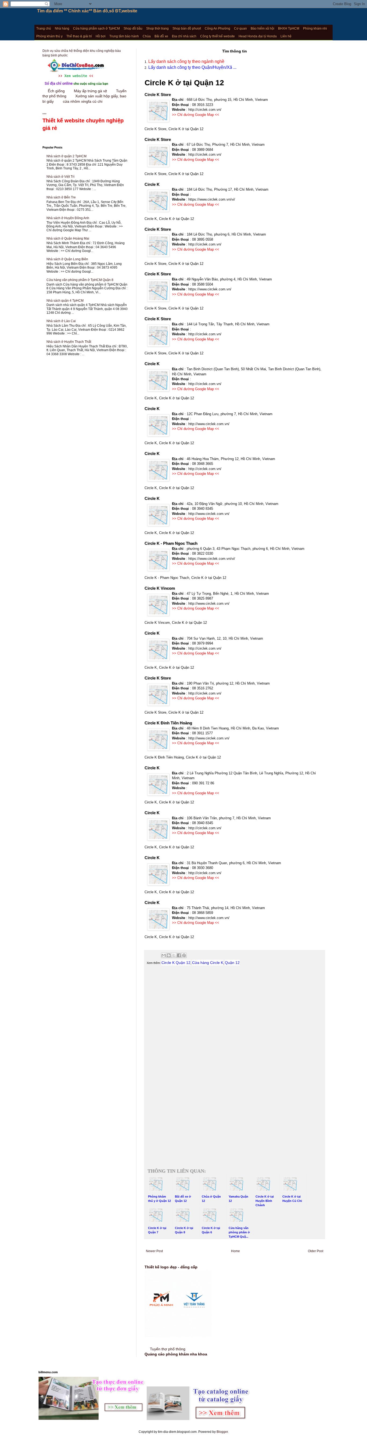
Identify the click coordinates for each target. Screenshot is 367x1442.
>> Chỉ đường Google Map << (195, 115)
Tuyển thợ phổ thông (167, 1349)
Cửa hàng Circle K (207, 962)
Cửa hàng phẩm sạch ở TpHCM (96, 28)
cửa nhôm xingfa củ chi (82, 101)
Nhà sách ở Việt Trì (60, 177)
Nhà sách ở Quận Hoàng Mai (67, 238)
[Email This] (163, 955)
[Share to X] (174, 955)
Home (235, 1251)
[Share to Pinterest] (184, 955)
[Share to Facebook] (179, 955)
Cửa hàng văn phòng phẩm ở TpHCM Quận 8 (79, 280)
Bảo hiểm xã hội (262, 28)
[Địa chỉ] (76, 86)
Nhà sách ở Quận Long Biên (67, 259)
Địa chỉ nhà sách (184, 36)
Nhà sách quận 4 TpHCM (65, 300)
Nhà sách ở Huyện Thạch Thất (68, 342)
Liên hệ (286, 36)
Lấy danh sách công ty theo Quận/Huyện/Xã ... (191, 67)
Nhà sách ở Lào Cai (61, 321)
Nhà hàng (62, 28)
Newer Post (154, 1251)
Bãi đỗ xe (161, 36)
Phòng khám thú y (49, 36)
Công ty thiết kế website (217, 36)
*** (83, 122)
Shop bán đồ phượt (186, 28)
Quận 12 (232, 962)
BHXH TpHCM (288, 28)
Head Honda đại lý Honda (258, 36)
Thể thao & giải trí (79, 36)
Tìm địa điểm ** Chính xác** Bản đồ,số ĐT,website (87, 11)
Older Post (315, 1251)
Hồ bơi (101, 36)
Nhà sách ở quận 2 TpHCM (66, 156)
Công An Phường (217, 28)
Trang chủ (43, 28)
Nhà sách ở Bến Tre (61, 197)
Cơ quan (240, 28)
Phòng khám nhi (315, 28)
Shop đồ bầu (133, 28)
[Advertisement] (234, 1027)
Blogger (222, 1432)
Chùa (147, 36)
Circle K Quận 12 (175, 962)
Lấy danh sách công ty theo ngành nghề (185, 61)
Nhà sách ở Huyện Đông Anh (67, 218)
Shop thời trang (157, 28)
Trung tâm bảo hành (124, 36)
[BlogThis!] (168, 955)
